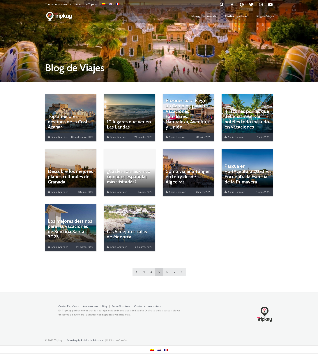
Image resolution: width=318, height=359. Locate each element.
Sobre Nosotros (121, 306)
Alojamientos (90, 306)
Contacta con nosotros (58, 4)
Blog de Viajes (265, 16)
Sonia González (60, 137)
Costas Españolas (68, 306)
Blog (104, 306)
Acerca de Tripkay (86, 4)
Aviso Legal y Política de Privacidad (85, 340)
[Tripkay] (59, 15)
